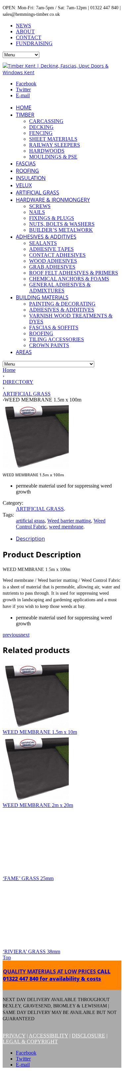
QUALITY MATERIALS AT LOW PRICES (56, 975)
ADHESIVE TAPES (51, 249)
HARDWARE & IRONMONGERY (53, 199)
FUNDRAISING (34, 43)
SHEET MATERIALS (53, 139)
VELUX (24, 185)
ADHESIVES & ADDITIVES (46, 236)
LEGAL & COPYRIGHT (30, 1041)
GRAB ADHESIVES (52, 267)
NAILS (37, 212)
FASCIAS (26, 163)
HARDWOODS (46, 151)
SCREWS (40, 206)
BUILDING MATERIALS (42, 297)
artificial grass (30, 520)
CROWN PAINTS (49, 345)
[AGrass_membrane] (36, 467)
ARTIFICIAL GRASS (37, 192)
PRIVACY (14, 1035)
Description (30, 538)
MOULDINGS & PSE (53, 157)
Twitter (23, 89)
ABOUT (25, 31)
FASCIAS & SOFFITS (53, 327)
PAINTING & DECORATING (62, 304)
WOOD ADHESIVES (53, 261)
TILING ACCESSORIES (56, 339)
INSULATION (31, 178)
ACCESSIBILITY (48, 1035)
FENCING (41, 133)
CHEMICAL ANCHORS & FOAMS (69, 279)
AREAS (24, 352)
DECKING (41, 127)
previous (12, 635)
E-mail (23, 95)
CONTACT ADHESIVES (57, 255)
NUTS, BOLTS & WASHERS (62, 224)
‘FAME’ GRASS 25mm (28, 878)
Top (7, 957)
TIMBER (25, 114)
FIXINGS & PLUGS (51, 218)
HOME (23, 107)
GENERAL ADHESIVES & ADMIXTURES (60, 287)
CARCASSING (46, 121)
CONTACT (28, 37)
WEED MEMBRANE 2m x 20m (38, 805)
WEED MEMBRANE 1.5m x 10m (40, 732)
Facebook (26, 83)
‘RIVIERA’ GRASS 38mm (31, 951)
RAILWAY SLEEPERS (54, 145)
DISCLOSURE (88, 1035)
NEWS (23, 25)
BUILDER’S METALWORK (61, 230)
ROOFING (27, 170)
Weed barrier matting (69, 520)
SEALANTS (43, 243)
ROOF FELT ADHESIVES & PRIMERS (73, 273)
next (25, 635)
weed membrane (66, 526)
